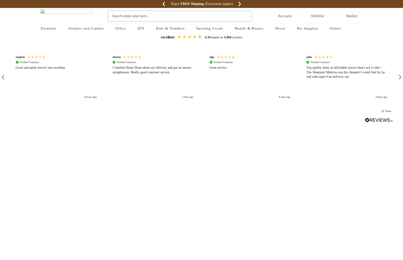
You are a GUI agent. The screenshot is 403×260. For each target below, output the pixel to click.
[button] (56, 77)
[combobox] (179, 16)
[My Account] (270, 16)
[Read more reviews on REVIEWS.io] (379, 120)
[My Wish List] (304, 16)
